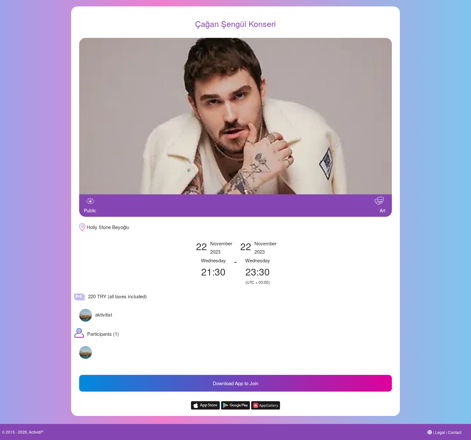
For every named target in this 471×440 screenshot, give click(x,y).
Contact (454, 432)
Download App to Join (235, 383)
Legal (440, 432)
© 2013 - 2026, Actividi (23, 432)
